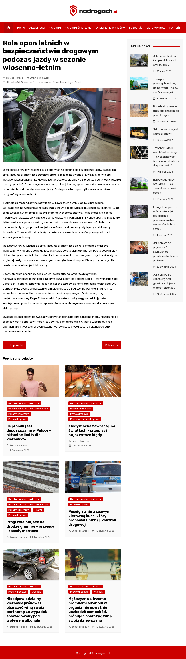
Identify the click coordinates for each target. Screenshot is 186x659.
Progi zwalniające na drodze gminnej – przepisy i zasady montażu (30, 526)
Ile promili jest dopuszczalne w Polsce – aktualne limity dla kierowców (29, 432)
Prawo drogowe (17, 419)
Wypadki (55, 27)
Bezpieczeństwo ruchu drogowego (28, 408)
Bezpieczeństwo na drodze (36, 82)
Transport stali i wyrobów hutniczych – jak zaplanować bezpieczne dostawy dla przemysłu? (166, 156)
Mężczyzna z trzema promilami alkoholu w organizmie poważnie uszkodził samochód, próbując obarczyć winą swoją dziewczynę (90, 610)
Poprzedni (16, 345)
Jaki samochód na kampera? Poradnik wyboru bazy (165, 60)
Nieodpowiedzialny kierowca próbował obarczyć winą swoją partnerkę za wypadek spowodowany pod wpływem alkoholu (27, 610)
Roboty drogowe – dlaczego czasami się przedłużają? (166, 111)
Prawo (38, 509)
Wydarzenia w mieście (110, 27)
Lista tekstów (156, 27)
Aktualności (37, 27)
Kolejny (109, 345)
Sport (78, 82)
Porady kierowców (18, 414)
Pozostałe (136, 27)
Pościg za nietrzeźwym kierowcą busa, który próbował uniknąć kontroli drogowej (92, 518)
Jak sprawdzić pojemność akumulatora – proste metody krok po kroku (165, 251)
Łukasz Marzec (14, 77)
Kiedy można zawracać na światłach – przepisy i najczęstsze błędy (91, 430)
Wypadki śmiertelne (78, 27)
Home (21, 27)
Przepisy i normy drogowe (85, 419)
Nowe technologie (63, 82)
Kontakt (174, 27)
